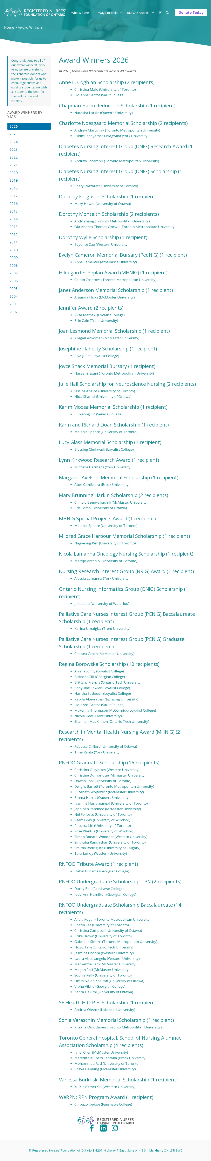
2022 (13, 157)
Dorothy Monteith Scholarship (93, 213)
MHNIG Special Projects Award (93, 518)
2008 (13, 265)
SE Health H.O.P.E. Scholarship (93, 1002)
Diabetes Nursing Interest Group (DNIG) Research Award (123, 146)
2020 (13, 172)
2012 (13, 234)
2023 (13, 149)
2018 (13, 188)
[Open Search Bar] (167, 12)
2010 (13, 250)
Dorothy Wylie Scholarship (89, 237)
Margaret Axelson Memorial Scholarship (104, 477)
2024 (13, 141)
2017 (13, 195)
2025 (13, 134)
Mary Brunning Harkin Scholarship (98, 495)
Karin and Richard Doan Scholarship (99, 424)
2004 (13, 296)
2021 (13, 164)
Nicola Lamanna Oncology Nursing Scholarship (112, 553)
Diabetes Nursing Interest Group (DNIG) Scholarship (118, 171)
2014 (13, 219)
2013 (13, 226)
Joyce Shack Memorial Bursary (93, 366)
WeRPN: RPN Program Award (92, 1097)
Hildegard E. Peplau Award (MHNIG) (99, 272)
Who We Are (80, 13)
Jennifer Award (76, 307)
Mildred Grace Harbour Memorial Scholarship (110, 535)
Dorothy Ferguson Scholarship (93, 196)
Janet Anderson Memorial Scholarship (101, 290)
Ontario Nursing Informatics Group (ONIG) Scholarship (121, 588)
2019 (13, 180)
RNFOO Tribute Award (84, 863)
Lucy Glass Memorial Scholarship (96, 442)
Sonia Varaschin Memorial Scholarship (102, 1019)
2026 (13, 126)
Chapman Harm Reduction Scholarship (103, 105)
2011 (13, 242)
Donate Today (191, 12)
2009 (13, 257)
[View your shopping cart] (160, 12)
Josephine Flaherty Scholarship (94, 348)
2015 (13, 211)
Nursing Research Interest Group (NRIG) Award (112, 571)
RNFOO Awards (138, 13)
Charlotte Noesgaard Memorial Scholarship (108, 123)
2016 (13, 203)
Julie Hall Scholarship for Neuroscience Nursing (112, 383)
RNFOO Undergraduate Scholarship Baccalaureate (116, 904)
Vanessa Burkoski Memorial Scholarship (104, 1079)
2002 (13, 311)
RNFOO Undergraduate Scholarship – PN (105, 881)
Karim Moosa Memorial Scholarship (99, 406)
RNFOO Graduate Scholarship (92, 762)
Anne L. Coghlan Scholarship (91, 82)
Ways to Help (108, 13)
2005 (13, 288)
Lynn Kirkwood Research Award (95, 459)
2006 (13, 280)
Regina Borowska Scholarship (92, 663)
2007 (13, 273)
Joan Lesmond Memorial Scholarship (100, 330)
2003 (13, 304)
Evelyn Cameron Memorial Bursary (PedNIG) (108, 254)
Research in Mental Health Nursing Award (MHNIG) (117, 731)
